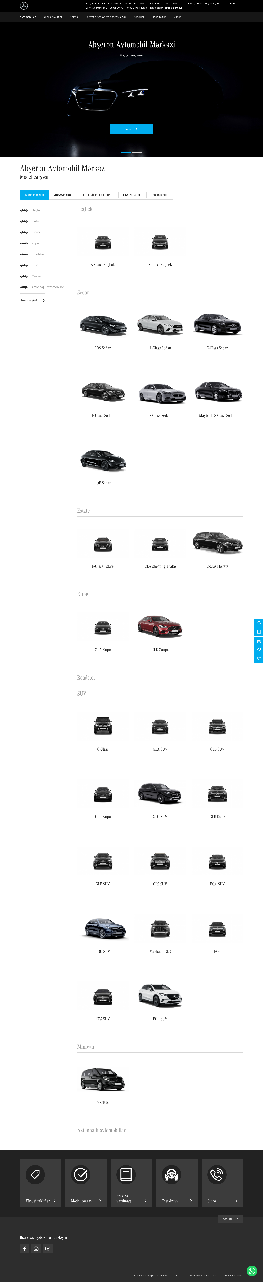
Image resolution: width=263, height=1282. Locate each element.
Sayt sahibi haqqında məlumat (150, 1275)
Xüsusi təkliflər (52, 17)
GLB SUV (217, 749)
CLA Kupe (103, 649)
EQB (217, 951)
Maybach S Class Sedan (217, 415)
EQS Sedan (103, 347)
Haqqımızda (159, 17)
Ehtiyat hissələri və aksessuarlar (105, 17)
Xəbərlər (139, 17)
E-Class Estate (103, 566)
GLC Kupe (103, 816)
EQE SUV (160, 1018)
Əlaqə (178, 17)
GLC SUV (160, 816)
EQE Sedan (102, 482)
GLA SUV (160, 749)
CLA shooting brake (160, 566)
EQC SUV (102, 951)
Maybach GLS (160, 951)
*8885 (232, 3)
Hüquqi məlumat (234, 1275)
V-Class (103, 1102)
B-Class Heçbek (160, 264)
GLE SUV (103, 883)
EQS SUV (103, 1018)
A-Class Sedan (160, 347)
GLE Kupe (217, 816)
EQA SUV (217, 883)
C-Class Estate (217, 566)
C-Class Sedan (217, 347)
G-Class (103, 749)
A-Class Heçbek (103, 264)
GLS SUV (160, 883)
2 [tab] (137, 152)
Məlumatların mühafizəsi (203, 1275)
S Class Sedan (160, 415)
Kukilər (178, 1275)
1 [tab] (126, 152)
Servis (74, 17)
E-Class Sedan (103, 415)
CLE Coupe (160, 649)
